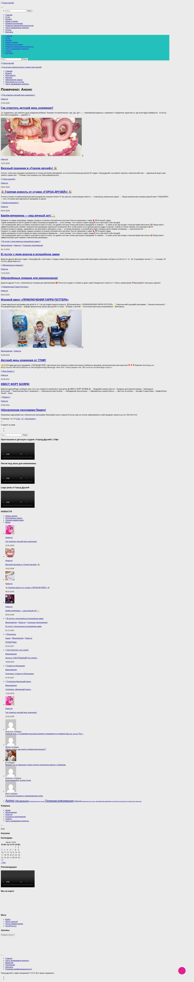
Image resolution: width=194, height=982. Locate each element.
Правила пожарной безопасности (19, 26)
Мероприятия (6, 245)
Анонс (10, 801)
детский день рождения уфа (120, 801)
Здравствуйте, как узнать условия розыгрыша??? (25, 749)
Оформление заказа (13, 80)
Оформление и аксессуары (37, 801)
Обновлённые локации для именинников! (29, 277)
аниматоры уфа (86, 801)
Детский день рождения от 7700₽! (23, 360)
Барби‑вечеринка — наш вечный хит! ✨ (28, 215)
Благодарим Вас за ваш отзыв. (18, 780)
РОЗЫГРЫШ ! (11, 642)
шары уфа (138, 801)
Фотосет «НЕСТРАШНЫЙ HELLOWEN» (21, 658)
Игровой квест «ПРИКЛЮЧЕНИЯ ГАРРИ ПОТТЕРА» (35, 299)
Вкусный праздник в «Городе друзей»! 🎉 (29, 168)
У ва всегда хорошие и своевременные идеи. (24, 796)
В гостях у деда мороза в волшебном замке (30, 254)
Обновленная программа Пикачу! (23, 409)
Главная (8, 15)
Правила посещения (14, 23)
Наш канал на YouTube (14, 82)
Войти (7, 919)
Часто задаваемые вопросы (17, 28)
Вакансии (9, 963)
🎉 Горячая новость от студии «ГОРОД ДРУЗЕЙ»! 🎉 (36, 191)
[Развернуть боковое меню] (2, 421)
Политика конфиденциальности (18, 969)
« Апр (3, 863)
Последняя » (30, 419)
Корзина (8, 77)
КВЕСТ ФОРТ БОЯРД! (15, 384)
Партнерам (10, 965)
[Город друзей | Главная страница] (7, 3)
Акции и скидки (11, 21)
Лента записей (11, 922)
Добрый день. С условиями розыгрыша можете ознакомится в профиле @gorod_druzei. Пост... (44, 734)
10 (22, 419)
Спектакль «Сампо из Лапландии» (19, 674)
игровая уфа (131, 801)
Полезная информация (59, 800)
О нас (7, 17)
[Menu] (2, 7)
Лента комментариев (14, 924)
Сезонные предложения (33, 245)
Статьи (8, 30)
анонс (93, 801)
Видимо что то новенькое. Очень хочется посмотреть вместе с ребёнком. (35, 765)
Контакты (9, 32)
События (78, 801)
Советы (8, 819)
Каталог (8, 19)
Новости (4, 99)
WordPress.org (10, 926)
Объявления (22, 801)
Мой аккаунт (10, 75)
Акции (7, 638)
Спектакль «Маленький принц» (18, 689)
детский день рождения (103, 801)
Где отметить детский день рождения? (27, 107)
